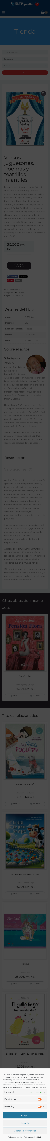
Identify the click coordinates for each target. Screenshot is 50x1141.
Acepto (25, 1115)
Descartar (25, 1123)
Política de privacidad (32, 1137)
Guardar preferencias (25, 1130)
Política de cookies (15, 1137)
